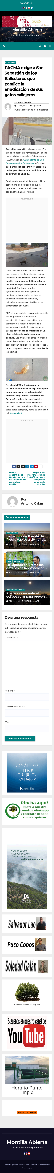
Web (7, 722)
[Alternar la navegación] (49, 46)
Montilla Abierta (27, 29)
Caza (9, 561)
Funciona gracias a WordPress (17, 1165)
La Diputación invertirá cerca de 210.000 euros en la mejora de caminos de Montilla (36, 478)
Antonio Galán (24, 102)
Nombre (10, 690)
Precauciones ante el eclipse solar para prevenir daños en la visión (26, 596)
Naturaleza (10, 62)
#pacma (37, 105)
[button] (40, 46)
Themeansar (27, 1168)
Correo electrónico (15, 706)
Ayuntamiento (16, 413)
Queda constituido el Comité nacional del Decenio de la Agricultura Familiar (17, 478)
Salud (21, 590)
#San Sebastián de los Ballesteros (31, 109)
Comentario (11, 637)
